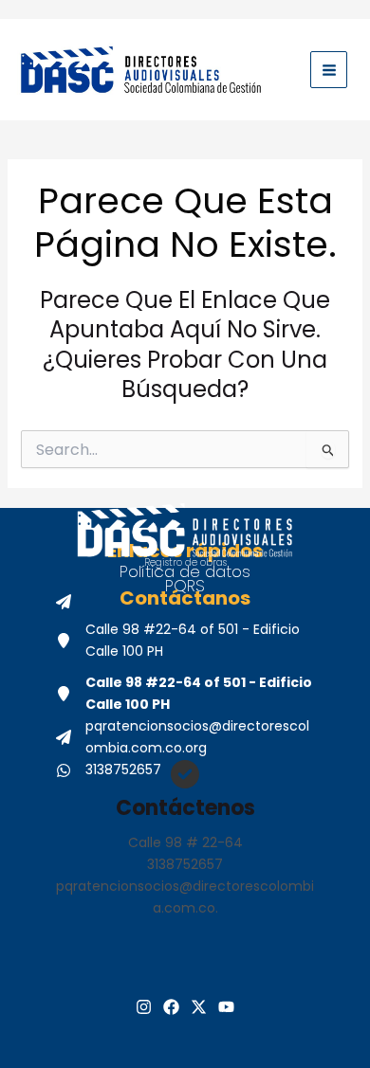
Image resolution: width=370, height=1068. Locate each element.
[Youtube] (226, 1007)
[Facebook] (171, 1007)
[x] (199, 1007)
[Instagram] (144, 1007)
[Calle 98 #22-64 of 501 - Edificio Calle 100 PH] (185, 640)
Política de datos (185, 571)
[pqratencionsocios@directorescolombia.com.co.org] (185, 737)
